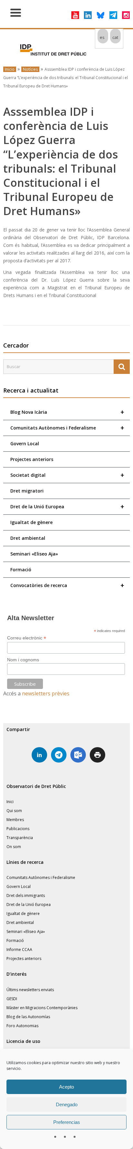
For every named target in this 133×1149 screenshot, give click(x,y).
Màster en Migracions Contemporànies (41, 1007)
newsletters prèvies (45, 693)
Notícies (30, 69)
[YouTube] (75, 15)
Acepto (66, 1087)
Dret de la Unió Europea (67, 506)
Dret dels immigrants (25, 895)
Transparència (19, 837)
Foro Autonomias (22, 1025)
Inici (10, 801)
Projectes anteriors (31, 459)
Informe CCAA (19, 949)
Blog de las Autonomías (28, 1016)
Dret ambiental (27, 538)
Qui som (14, 810)
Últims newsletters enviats (30, 989)
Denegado (66, 1104)
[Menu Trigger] (16, 12)
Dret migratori (27, 491)
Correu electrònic (26, 638)
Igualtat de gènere (31, 522)
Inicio (10, 69)
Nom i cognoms (23, 659)
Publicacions (17, 828)
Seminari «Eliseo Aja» (34, 554)
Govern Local (24, 443)
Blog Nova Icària (67, 412)
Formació (20, 569)
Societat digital (67, 475)
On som (13, 846)
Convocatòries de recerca (67, 585)
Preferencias (66, 1122)
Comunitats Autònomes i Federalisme (67, 427)
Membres (15, 819)
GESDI (11, 998)
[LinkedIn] (88, 15)
